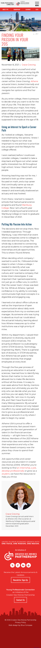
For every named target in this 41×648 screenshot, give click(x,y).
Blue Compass (26, 625)
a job (33, 468)
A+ (37, 34)
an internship (23, 468)
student (5, 474)
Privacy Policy (20, 622)
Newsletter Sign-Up (20, 579)
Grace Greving (29, 65)
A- (34, 34)
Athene (34, 81)
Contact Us (20, 599)
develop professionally (13, 471)
